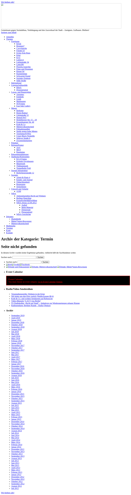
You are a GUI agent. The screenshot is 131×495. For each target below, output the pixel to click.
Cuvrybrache (21, 48)
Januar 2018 (16, 343)
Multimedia (10, 226)
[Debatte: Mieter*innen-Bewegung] (72, 267)
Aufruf (24, 205)
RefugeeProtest (17, 145)
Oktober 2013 (17, 454)
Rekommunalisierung (20, 154)
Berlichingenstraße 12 (25, 173)
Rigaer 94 (20, 71)
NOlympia (20, 104)
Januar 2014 (16, 447)
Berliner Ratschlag (23, 198)
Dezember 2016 (17, 366)
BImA (18, 87)
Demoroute (26, 210)
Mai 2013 (15, 465)
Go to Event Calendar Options (50, 282)
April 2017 (15, 357)
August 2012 (16, 486)
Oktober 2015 (17, 398)
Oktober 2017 (17, 348)
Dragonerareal (22, 90)
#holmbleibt (16, 219)
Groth (18, 99)
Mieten (14, 108)
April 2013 (15, 468)
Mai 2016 (15, 382)
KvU (18, 57)
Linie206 (20, 64)
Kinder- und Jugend (24, 180)
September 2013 (17, 456)
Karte (8, 230)
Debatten (9, 217)
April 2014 (15, 440)
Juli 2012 (15, 488)
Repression (20, 184)
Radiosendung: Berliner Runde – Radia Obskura (31, 305)
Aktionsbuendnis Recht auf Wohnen (31, 196)
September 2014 (17, 428)
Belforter (20, 111)
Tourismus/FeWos (23, 134)
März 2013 (15, 470)
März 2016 (15, 387)
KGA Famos (21, 159)
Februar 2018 (16, 341)
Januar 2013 (16, 474)
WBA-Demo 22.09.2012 (26, 203)
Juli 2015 (15, 405)
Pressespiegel (26, 212)
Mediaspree (21, 101)
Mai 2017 (15, 355)
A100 (18, 191)
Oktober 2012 (17, 481)
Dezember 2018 (17, 322)
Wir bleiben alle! (7, 2)
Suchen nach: (6, 257)
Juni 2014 (15, 435)
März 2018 (15, 338)
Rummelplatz (21, 74)
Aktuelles (10, 37)
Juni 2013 (15, 463)
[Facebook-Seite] (25, 264)
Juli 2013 (15, 461)
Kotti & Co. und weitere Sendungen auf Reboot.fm (32, 299)
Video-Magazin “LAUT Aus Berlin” (26, 301)
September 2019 (17, 315)
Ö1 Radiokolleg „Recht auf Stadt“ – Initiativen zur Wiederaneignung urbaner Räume (45, 303)
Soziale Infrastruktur (19, 170)
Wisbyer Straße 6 (23, 138)
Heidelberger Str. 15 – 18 (26, 120)
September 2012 (17, 484)
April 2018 (15, 336)
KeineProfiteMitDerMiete (26, 200)
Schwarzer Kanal (23, 76)
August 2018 (16, 329)
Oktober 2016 (17, 371)
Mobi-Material (27, 207)
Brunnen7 (20, 46)
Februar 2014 (16, 445)
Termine (9, 228)
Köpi (18, 55)
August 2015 (16, 403)
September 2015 (17, 401)
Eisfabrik (20, 97)
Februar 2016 (16, 389)
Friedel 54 (20, 51)
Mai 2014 (15, 438)
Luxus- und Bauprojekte (21, 92)
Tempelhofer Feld (23, 168)
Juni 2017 (15, 352)
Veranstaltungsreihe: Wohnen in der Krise (28, 294)
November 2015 (17, 396)
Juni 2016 (15, 380)
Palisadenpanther (23, 129)
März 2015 (15, 415)
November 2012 (17, 479)
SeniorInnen (21, 187)
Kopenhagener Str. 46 (25, 122)
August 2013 (16, 458)
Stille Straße (21, 81)
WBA (13, 193)
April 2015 (15, 412)
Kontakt (9, 233)
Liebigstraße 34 (22, 62)
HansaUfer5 (21, 117)
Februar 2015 (16, 417)
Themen (9, 39)
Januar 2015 (16, 419)
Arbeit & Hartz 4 (23, 177)
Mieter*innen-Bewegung (21, 221)
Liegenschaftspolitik (19, 85)
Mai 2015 (15, 410)
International (16, 83)
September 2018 (17, 327)
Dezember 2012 (17, 477)
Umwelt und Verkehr (19, 189)
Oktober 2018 (17, 325)
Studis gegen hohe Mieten (26, 131)
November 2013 (17, 451)
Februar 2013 (16, 472)
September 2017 (17, 350)
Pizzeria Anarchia (23, 67)
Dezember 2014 (17, 421)
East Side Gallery (23, 106)
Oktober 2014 (17, 426)
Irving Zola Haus (23, 53)
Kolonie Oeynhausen (25, 161)
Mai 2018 (15, 334)
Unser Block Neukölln (25, 136)
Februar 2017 (16, 362)
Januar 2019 (16, 320)
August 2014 (16, 431)
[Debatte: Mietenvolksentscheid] (43, 267)
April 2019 (15, 318)
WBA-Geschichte (23, 214)
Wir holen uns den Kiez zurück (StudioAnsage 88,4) (32, 296)
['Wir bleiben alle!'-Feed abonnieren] (9, 264)
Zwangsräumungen (24, 140)
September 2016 (17, 373)
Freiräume (15, 41)
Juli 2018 (15, 332)
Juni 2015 (15, 408)
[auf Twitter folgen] (16, 264)
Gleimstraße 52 (22, 115)
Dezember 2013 (17, 449)
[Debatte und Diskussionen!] (17, 267)
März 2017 (15, 359)
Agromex (20, 94)
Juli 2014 (15, 433)
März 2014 (15, 442)
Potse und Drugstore (24, 69)
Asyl (18, 147)
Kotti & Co (20, 124)
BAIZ (18, 44)
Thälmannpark (22, 166)
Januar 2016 (16, 391)
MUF (18, 150)
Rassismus (20, 152)
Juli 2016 (15, 378)
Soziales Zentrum (23, 78)
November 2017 (17, 345)
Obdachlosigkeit (23, 182)
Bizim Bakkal (22, 113)
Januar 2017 (16, 364)
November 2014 (17, 424)
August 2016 (16, 375)
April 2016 (15, 385)
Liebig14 (20, 60)
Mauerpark (20, 164)
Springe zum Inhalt (8, 32)
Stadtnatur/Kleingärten (20, 157)
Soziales (14, 175)
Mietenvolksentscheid (25, 127)
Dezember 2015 (17, 394)
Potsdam (14, 143)
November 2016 (17, 368)
